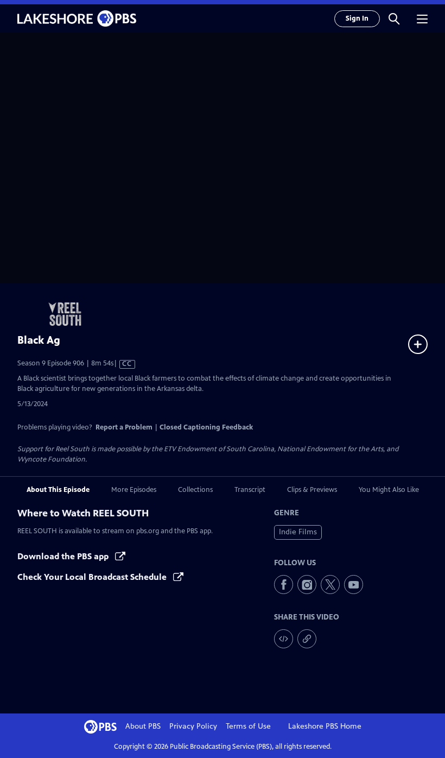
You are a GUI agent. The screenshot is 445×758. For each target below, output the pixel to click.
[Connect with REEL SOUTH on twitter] (330, 584)
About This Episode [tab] (58, 489)
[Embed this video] (283, 638)
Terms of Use (248, 726)
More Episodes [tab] (133, 489)
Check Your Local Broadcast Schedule (93, 577)
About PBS (143, 726)
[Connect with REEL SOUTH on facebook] (283, 584)
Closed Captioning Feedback (206, 427)
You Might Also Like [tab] (389, 489)
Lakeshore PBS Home (324, 726)
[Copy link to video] (306, 638)
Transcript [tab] (249, 489)
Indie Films (298, 531)
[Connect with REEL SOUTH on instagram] (306, 584)
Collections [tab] (195, 489)
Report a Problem (124, 427)
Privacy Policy (193, 726)
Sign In (357, 18)
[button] (394, 18)
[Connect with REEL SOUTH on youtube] (353, 584)
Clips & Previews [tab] (312, 489)
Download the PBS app (64, 556)
